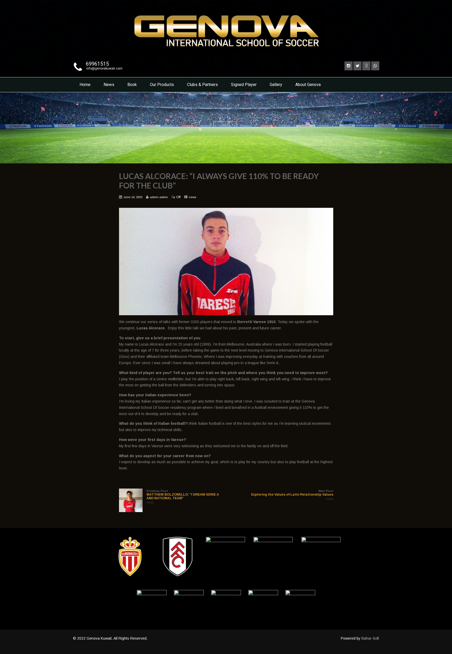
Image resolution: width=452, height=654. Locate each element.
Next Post (292, 492)
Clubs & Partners (202, 84)
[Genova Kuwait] (226, 54)
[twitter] (357, 65)
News (109, 84)
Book (132, 84)
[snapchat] (366, 65)
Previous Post (182, 494)
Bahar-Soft (370, 638)
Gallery (276, 84)
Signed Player (244, 84)
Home (85, 84)
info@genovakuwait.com (104, 68)
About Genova (308, 84)
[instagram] (348, 65)
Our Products (162, 84)
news (192, 197)
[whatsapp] (375, 65)
